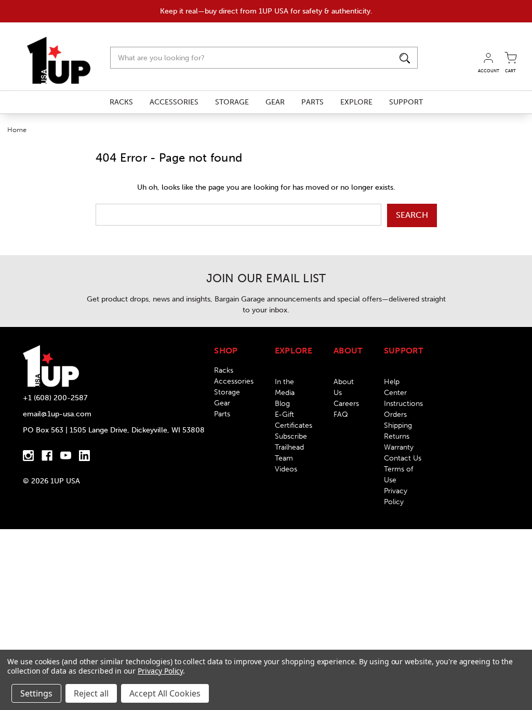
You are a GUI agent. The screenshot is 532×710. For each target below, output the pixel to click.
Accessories (174, 102)
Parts (312, 102)
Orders (395, 414)
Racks (121, 102)
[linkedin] (84, 455)
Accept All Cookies (165, 693)
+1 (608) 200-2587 (55, 397)
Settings (36, 693)
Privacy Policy (395, 496)
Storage (232, 102)
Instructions (403, 403)
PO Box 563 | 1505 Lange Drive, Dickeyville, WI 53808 (114, 430)
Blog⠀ (285, 403)
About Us (344, 387)
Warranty (399, 447)
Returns (396, 436)
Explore (356, 102)
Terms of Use (398, 474)
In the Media (285, 387)
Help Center (395, 387)
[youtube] (65, 455)
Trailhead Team (289, 453)
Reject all (91, 693)
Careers (346, 403)
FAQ (341, 414)
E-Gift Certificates (293, 420)
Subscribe (291, 436)
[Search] (405, 57)
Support (406, 102)
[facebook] (47, 455)
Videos (286, 469)
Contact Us (402, 458)
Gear (275, 102)
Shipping (398, 425)
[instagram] (28, 455)
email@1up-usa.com (57, 414)
